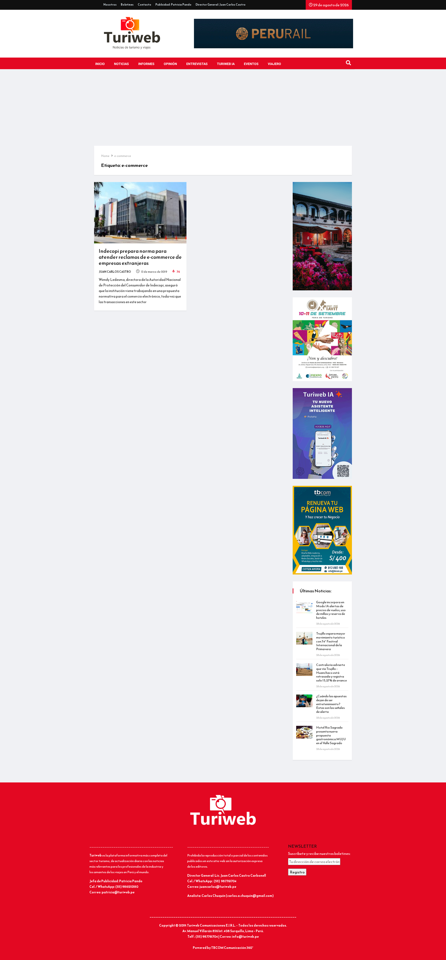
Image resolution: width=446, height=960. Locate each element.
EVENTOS (251, 64)
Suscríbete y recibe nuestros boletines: (319, 853)
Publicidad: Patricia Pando (173, 5)
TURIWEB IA (226, 64)
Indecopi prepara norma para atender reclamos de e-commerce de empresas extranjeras (140, 257)
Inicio (100, 64)
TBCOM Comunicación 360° (232, 947)
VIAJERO (274, 64)
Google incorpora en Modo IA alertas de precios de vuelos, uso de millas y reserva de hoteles (331, 610)
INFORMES (146, 64)
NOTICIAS (121, 64)
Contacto (144, 5)
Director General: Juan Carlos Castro (221, 5)
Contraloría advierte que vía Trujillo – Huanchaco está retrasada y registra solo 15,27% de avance (331, 672)
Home (105, 156)
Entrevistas (197, 64)
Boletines (127, 5)
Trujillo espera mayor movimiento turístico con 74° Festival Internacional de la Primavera (330, 641)
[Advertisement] (223, 110)
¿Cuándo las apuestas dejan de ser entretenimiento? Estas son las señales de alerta (331, 704)
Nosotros (110, 5)
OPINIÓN (170, 64)
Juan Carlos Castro (115, 272)
